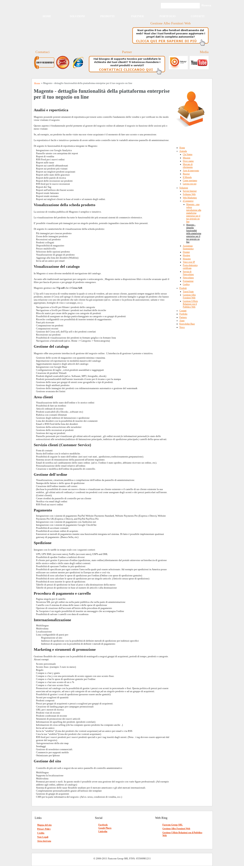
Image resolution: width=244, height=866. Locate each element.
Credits (40, 833)
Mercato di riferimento (188, 166)
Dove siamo (188, 161)
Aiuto (182, 320)
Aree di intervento (191, 170)
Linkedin (102, 831)
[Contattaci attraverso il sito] (79, 68)
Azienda (183, 151)
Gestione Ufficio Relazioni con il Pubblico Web (190, 304)
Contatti (197, 16)
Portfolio (168, 16)
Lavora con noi (189, 183)
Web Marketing (190, 197)
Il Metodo (187, 177)
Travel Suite (188, 291)
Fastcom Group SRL (172, 824)
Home (47, 16)
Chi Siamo (187, 154)
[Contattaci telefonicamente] (45, 68)
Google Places (105, 828)
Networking (188, 277)
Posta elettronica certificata (190, 266)
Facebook (103, 824)
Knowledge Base (187, 324)
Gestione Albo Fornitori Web (189, 296)
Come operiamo (190, 180)
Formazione (188, 281)
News (182, 327)
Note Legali (42, 837)
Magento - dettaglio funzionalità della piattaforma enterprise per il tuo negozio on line (193, 233)
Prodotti (107, 16)
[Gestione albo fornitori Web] (170, 45)
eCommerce (188, 201)
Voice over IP (189, 262)
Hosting (186, 255)
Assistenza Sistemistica (188, 247)
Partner (137, 16)
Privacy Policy (44, 829)
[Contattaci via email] (63, 68)
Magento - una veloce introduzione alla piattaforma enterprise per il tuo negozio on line (193, 213)
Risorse (186, 174)
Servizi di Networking (188, 273)
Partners (183, 317)
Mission (186, 157)
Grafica (186, 284)
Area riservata (44, 841)
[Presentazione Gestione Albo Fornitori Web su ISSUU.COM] (177, 68)
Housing (187, 258)
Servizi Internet (190, 191)
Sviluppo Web (189, 194)
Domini (186, 252)
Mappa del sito (44, 825)
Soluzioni (77, 16)
